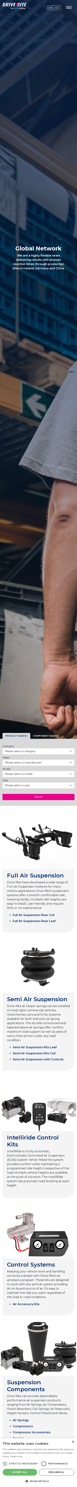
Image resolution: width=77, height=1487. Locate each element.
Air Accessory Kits (26, 1304)
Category (8, 746)
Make (6, 757)
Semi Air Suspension (37, 999)
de (57, 7)
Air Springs (21, 1420)
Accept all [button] (19, 1472)
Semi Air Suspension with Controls (38, 1059)
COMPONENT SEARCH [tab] (46, 736)
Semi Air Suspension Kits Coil (34, 1053)
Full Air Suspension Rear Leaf (34, 921)
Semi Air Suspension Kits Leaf (35, 1047)
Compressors (23, 1426)
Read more (16, 1456)
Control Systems (31, 1264)
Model (6, 769)
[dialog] (38, 1462)
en (50, 7)
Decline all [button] (56, 1472)
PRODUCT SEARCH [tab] (16, 736)
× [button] (73, 1442)
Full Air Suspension (35, 875)
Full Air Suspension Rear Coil (33, 915)
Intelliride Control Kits (33, 1141)
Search (38, 797)
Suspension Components (26, 1385)
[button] (38, 1481)
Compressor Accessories (31, 1432)
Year (5, 780)
